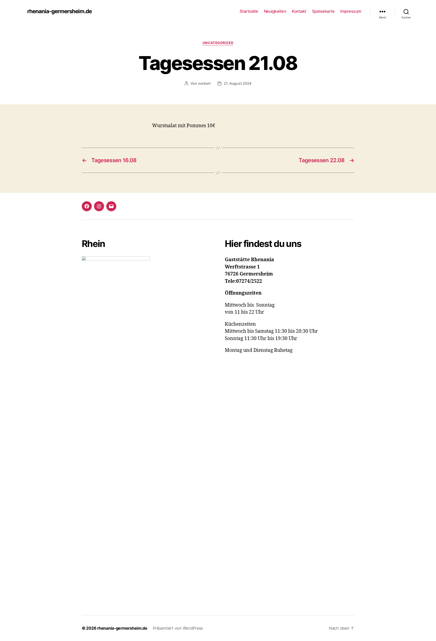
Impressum (350, 11)
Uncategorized (218, 43)
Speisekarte (323, 11)
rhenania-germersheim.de (59, 11)
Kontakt (299, 11)
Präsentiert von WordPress (178, 628)
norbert (204, 83)
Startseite (249, 11)
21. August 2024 (237, 83)
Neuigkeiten (275, 11)
